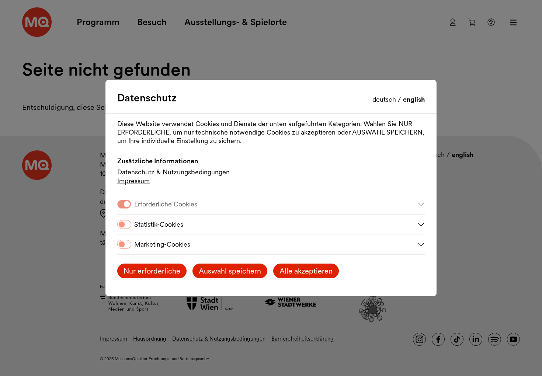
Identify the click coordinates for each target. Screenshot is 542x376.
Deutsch (385, 99)
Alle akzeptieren (306, 271)
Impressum (133, 181)
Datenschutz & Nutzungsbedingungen (173, 172)
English (414, 99)
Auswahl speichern (230, 271)
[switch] (124, 224)
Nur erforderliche (152, 271)
